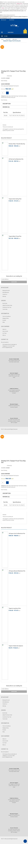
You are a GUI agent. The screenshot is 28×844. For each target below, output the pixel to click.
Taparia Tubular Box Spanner (16, 645)
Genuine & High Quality (14, 359)
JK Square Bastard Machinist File (17, 571)
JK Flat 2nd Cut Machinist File (16, 159)
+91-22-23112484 (10, 346)
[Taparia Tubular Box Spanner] (5, 661)
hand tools (21, 96)
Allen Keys (15, 39)
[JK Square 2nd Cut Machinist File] (5, 549)
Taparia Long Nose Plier (15, 608)
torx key (8, 97)
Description (6, 103)
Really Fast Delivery (14, 388)
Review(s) (9, 75)
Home (2, 39)
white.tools (6, 429)
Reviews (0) (6, 107)
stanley (24, 96)
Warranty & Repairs (14, 404)
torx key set (12, 97)
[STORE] (2, 36)
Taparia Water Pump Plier (15, 236)
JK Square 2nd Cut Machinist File (17, 533)
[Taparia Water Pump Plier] (5, 252)
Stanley (5, 80)
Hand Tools (8, 39)
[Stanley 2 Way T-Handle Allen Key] (5, 148)
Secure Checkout (14, 418)
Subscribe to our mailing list (14, 276)
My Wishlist (11, 19)
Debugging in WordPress (20, 7)
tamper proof (3, 97)
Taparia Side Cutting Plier (15, 198)
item (25, 29)
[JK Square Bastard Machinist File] (5, 586)
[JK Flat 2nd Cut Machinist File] (5, 176)
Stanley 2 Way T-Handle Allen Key (17, 143)
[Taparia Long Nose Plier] (5, 624)
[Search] (25, 36)
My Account (3, 19)
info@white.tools (8, 347)
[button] (24, 138)
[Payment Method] (14, 432)
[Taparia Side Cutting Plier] (5, 214)
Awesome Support (14, 373)
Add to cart (7, 93)
